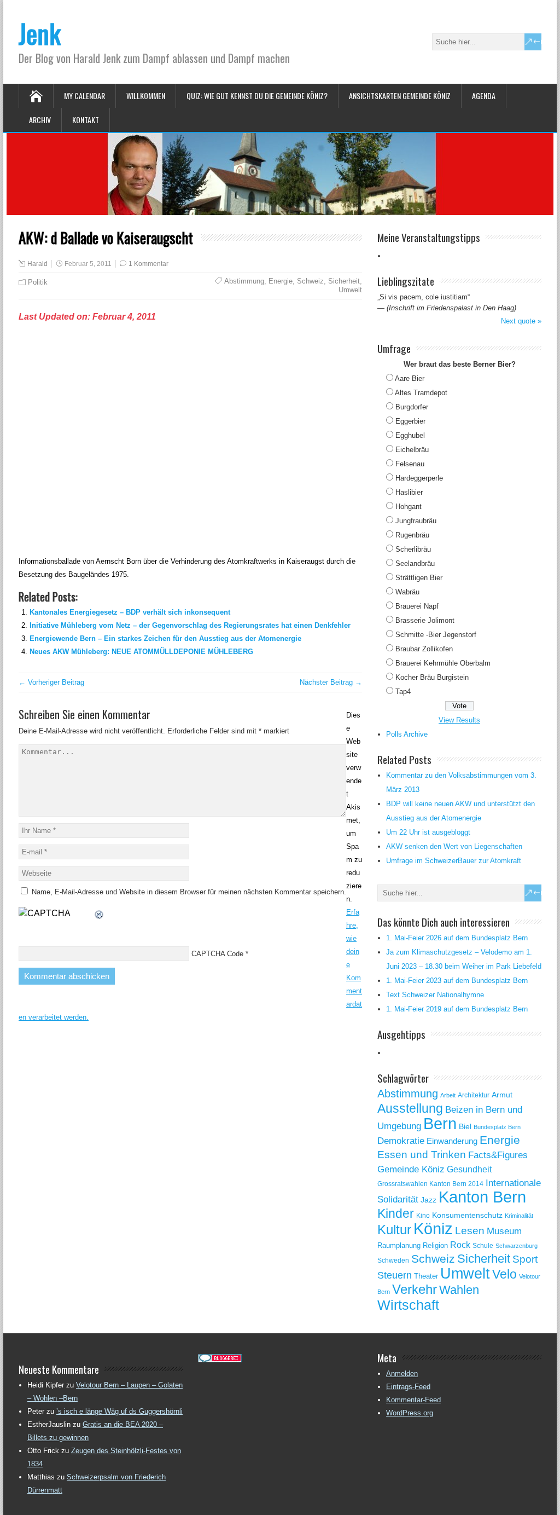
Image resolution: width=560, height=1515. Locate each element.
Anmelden (402, 1373)
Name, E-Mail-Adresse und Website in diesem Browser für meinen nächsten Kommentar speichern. (189, 892)
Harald (37, 264)
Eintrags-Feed (408, 1387)
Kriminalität (519, 1215)
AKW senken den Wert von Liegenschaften (454, 846)
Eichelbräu (412, 450)
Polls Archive (407, 734)
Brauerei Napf (417, 606)
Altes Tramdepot (421, 393)
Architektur (473, 1095)
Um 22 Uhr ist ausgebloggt (428, 832)
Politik (38, 282)
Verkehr (414, 1289)
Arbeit (448, 1095)
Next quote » (521, 321)
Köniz (433, 1229)
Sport (525, 1259)
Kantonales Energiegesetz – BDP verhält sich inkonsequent (130, 612)
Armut (502, 1094)
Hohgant (408, 506)
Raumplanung (399, 1245)
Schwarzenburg (516, 1245)
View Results (459, 720)
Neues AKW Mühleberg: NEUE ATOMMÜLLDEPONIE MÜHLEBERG (141, 651)
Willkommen (145, 95)
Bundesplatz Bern (497, 1127)
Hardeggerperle (419, 478)
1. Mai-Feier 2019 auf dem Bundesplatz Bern (457, 1009)
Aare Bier (409, 378)
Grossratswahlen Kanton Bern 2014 (430, 1184)
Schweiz (310, 281)
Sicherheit (344, 281)
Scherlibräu (413, 549)
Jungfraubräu (415, 521)
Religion (435, 1245)
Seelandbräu (415, 563)
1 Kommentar (148, 264)
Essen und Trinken (421, 1154)
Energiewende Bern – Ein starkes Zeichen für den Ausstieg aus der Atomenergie (165, 638)
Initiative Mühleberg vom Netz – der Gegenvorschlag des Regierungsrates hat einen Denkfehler (190, 625)
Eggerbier (410, 421)
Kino (423, 1215)
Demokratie (400, 1140)
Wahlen (459, 1290)
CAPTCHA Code (217, 954)
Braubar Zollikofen (424, 649)
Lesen (470, 1230)
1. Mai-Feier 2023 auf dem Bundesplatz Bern (457, 980)
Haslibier (409, 492)
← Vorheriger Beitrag (51, 682)
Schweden (393, 1260)
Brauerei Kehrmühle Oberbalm (443, 663)
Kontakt (85, 119)
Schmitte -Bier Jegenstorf (435, 635)
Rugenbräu (412, 535)
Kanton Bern (482, 1197)
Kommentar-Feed (413, 1400)
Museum (504, 1230)
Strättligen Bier (418, 578)
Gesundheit (469, 1169)
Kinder (395, 1213)
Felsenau (409, 464)
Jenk (40, 33)
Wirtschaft (408, 1304)
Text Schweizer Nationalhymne (435, 995)
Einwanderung (452, 1141)
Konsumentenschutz (467, 1215)
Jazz (428, 1200)
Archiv (40, 119)
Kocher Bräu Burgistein (432, 677)
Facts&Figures (498, 1155)
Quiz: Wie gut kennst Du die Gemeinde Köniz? (257, 95)
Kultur (394, 1229)
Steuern (394, 1275)
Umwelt (350, 290)
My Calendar (84, 95)
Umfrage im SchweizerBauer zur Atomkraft (453, 861)
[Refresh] (100, 913)
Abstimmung (244, 281)
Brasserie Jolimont (424, 620)
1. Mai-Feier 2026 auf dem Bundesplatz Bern (457, 938)
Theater (426, 1276)
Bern (440, 1123)
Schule (482, 1246)
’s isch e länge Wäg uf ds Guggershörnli (119, 1411)
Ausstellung (410, 1108)
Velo (504, 1274)
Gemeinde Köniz (411, 1169)
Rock (460, 1245)
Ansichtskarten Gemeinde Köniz (400, 95)
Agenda (483, 95)
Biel (465, 1126)
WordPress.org (409, 1413)
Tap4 (403, 691)
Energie (281, 281)
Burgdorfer (411, 407)
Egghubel (410, 435)
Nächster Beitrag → (331, 682)
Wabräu (407, 592)
